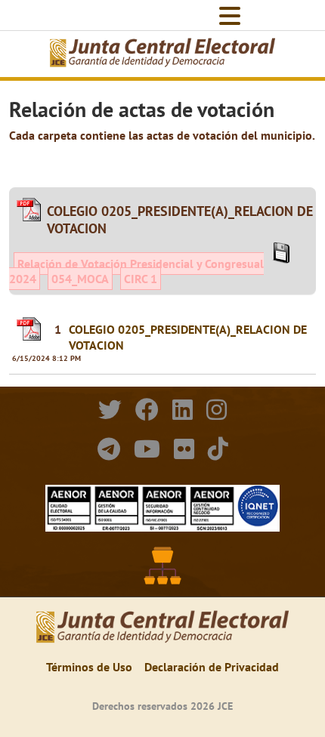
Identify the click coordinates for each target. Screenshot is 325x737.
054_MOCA (80, 278)
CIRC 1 (140, 278)
